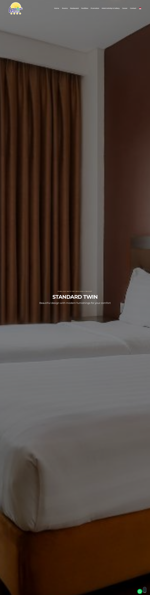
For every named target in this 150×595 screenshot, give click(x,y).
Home (56, 8)
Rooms (65, 8)
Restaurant (74, 8)
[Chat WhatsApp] (139, 591)
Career (124, 8)
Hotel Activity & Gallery (111, 8)
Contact (133, 8)
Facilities (84, 8)
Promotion (95, 8)
